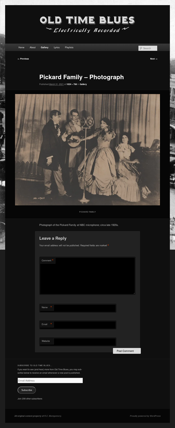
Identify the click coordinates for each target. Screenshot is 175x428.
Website (46, 341)
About (33, 47)
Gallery (44, 47)
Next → (153, 58)
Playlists (69, 47)
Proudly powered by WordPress (145, 415)
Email (47, 324)
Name (47, 307)
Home (21, 47)
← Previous (23, 58)
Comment (47, 260)
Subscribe (26, 390)
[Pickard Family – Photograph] (87, 149)
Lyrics (57, 47)
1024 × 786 (71, 84)
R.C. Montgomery (52, 415)
